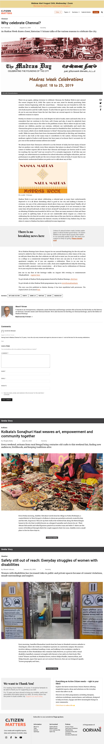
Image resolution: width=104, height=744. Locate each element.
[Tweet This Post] (101, 103)
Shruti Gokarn (8, 569)
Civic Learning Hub (54, 730)
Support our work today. (34, 696)
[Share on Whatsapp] (100, 106)
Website (4, 386)
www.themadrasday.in (70, 283)
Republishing (69, 730)
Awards (36, 730)
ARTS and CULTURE (14, 295)
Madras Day (58, 295)
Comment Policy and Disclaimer (71, 732)
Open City (52, 731)
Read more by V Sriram (23, 317)
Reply (2, 341)
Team (35, 728)
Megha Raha (8, 441)
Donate (96, 12)
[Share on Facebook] (100, 110)
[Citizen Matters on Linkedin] (16, 737)
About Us (36, 727)
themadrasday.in (12, 93)
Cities (58, 12)
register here (35, 275)
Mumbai (4, 556)
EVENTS (25, 295)
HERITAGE (41, 295)
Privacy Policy (69, 727)
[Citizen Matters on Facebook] (11, 737)
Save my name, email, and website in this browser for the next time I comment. (24, 393)
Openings (36, 731)
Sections (75, 12)
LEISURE (49, 295)
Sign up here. (59, 717)
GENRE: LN (33, 295)
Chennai (4, 19)
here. (38, 290)
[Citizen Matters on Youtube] (21, 737)
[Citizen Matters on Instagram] (6, 737)
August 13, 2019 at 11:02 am (7, 335)
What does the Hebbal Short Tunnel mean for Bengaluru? (52, 6)
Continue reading (52, 537)
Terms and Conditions (71, 728)
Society (43, 28)
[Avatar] (7, 312)
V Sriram (6, 28)
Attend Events (53, 728)
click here (73, 279)
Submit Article (86, 12)
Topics (66, 12)
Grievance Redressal (71, 735)
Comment (5, 353)
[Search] (102, 12)
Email (3, 378)
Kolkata (4, 428)
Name (3, 371)
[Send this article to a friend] (101, 100)
